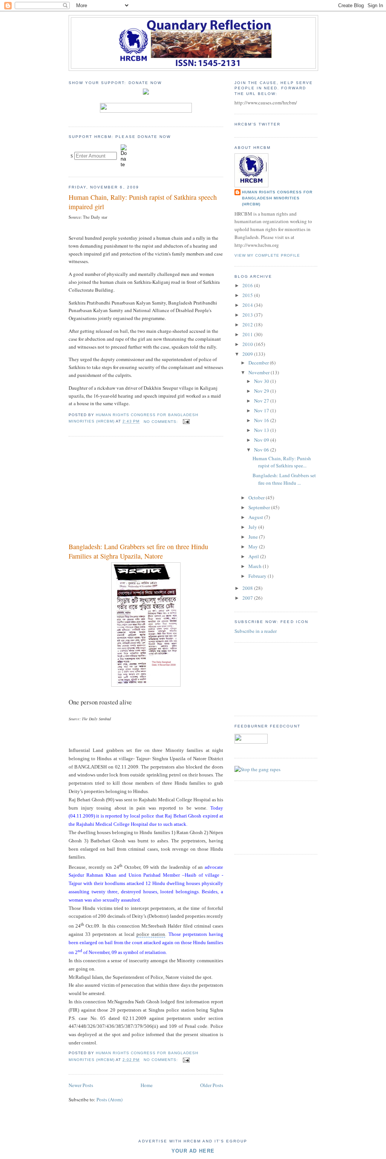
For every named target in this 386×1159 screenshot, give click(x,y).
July (253, 527)
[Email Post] (186, 422)
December (259, 362)
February (258, 576)
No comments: (161, 422)
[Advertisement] (125, 491)
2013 (248, 314)
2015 (248, 295)
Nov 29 (262, 390)
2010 (248, 344)
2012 (248, 324)
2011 (248, 334)
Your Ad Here (193, 1151)
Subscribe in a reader (255, 631)
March (255, 566)
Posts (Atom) (109, 1099)
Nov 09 (262, 439)
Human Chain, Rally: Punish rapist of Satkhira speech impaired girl (143, 202)
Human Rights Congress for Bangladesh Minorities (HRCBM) (277, 198)
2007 (248, 597)
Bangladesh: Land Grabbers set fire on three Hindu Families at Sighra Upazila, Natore (138, 551)
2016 (248, 285)
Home (147, 1085)
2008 (248, 588)
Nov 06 (262, 449)
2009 (248, 354)
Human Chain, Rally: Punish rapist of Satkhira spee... (282, 462)
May (253, 546)
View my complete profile (267, 255)
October (257, 497)
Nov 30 (262, 381)
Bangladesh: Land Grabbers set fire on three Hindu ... (284, 479)
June (253, 536)
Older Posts (211, 1085)
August (256, 517)
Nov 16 (262, 420)
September (259, 507)
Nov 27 (262, 400)
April (254, 556)
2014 (248, 305)
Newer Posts (81, 1085)
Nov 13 (262, 430)
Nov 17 (262, 410)
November (259, 372)
